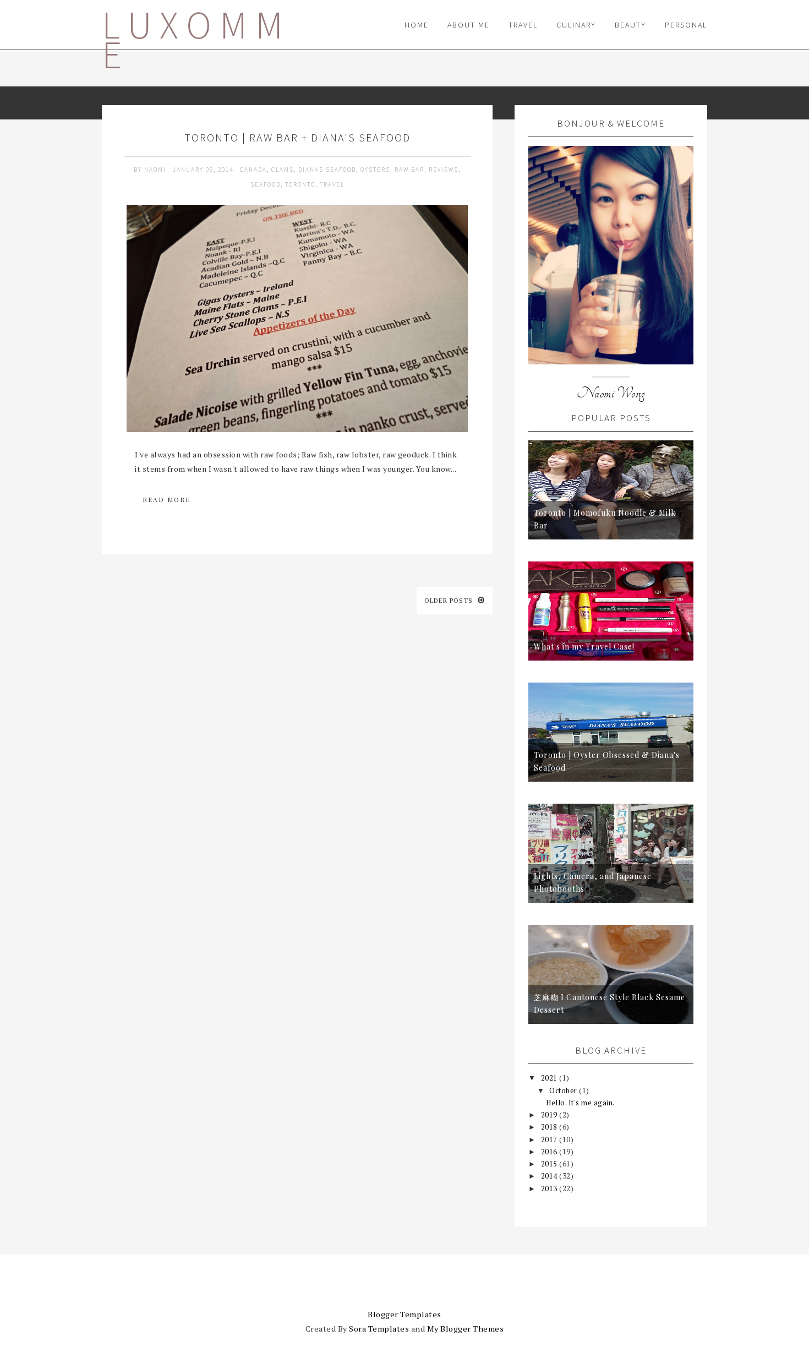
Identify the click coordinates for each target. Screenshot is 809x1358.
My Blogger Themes (465, 1328)
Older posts (449, 600)
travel (332, 184)
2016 (550, 1152)
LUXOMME (196, 40)
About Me (468, 25)
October (564, 1090)
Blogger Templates (404, 1314)
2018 (550, 1127)
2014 (550, 1176)
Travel (523, 25)
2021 (550, 1078)
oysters (375, 169)
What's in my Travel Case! (584, 646)
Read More (166, 499)
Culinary (576, 25)
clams (282, 169)
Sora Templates (379, 1328)
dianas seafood (327, 169)
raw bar (409, 169)
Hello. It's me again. (580, 1103)
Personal (686, 25)
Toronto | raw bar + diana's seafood (297, 137)
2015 (550, 1164)
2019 (550, 1115)
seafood (265, 184)
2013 (550, 1188)
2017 (550, 1139)
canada (253, 169)
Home (416, 25)
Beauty (630, 25)
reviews (443, 169)
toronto (300, 184)
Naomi (156, 169)
